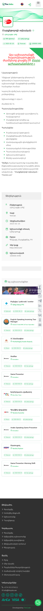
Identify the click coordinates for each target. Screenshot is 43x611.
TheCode (27, 608)
